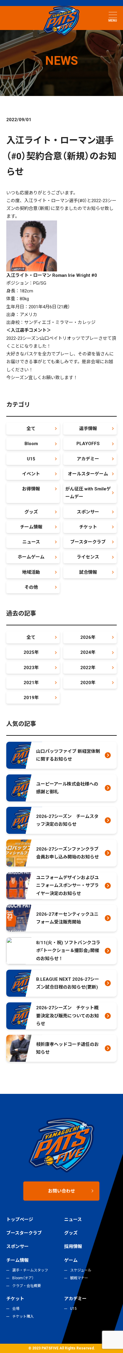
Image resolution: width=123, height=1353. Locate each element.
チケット (88, 527)
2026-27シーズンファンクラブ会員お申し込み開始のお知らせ (67, 853)
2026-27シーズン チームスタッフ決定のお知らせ (67, 820)
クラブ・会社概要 (26, 1286)
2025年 (31, 652)
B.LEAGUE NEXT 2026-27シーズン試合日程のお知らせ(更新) (67, 983)
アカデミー (88, 459)
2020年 (88, 682)
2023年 (31, 667)
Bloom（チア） (23, 1278)
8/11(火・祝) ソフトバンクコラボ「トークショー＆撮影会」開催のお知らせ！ (68, 950)
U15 (31, 459)
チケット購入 (23, 1316)
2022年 (88, 667)
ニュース (31, 542)
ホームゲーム (31, 557)
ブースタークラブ (88, 542)
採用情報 (73, 1246)
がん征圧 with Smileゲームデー (88, 492)
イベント (31, 474)
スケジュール (80, 1270)
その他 (31, 587)
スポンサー (88, 512)
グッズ (31, 512)
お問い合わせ (61, 1191)
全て (31, 428)
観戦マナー (79, 1278)
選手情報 (88, 428)
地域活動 (31, 572)
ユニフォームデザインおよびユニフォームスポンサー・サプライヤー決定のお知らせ (67, 885)
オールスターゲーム (88, 474)
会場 (15, 1309)
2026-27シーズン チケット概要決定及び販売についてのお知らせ (67, 1015)
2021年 (31, 682)
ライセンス (88, 557)
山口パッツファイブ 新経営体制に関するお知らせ (68, 755)
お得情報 (31, 489)
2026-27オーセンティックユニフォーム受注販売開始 (67, 918)
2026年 (88, 637)
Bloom (31, 443)
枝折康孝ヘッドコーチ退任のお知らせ (67, 1048)
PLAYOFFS (88, 443)
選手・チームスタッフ (30, 1270)
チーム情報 (31, 527)
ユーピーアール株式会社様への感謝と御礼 (67, 788)
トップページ (19, 1219)
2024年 (88, 652)
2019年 (31, 697)
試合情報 (88, 572)
